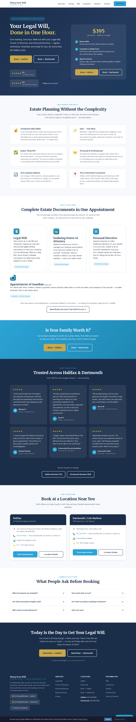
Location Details (51, 554)
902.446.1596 (81, 534)
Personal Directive (61, 689)
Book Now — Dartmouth (82, 653)
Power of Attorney (62, 685)
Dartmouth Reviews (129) (80, 474)
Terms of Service (112, 696)
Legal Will (58, 681)
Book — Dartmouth (46, 59)
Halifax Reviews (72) (53, 474)
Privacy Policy (111, 692)
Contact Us (110, 685)
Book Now (120, 4)
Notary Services (61, 692)
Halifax (83, 681)
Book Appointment (25, 554)
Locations (86, 4)
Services (61, 4)
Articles (97, 4)
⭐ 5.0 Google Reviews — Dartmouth (25, 702)
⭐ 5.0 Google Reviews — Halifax (23, 696)
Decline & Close (120, 719)
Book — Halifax (21, 59)
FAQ (78, 4)
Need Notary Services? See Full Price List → (68, 309)
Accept (108, 719)
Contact (107, 4)
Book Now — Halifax (52, 653)
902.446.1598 (21, 536)
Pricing (71, 4)
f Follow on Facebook (20, 708)
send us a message (59, 660)
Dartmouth (84, 685)
